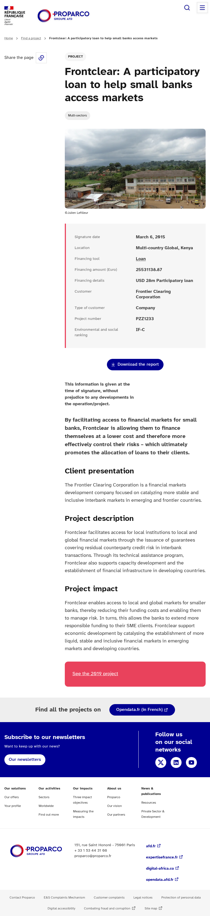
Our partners (116, 814)
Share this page (41, 57)
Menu (202, 7)
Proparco (113, 797)
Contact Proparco (22, 897)
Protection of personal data (181, 897)
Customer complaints (109, 897)
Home (8, 38)
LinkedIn (176, 762)
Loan (141, 259)
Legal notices (143, 897)
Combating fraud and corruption (107, 908)
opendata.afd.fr (159, 880)
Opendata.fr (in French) (139, 709)
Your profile (12, 806)
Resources (148, 802)
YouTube (191, 762)
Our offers (11, 797)
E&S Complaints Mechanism (64, 897)
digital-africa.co (160, 869)
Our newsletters (25, 759)
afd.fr (151, 846)
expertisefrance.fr (162, 857)
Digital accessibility (61, 908)
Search (187, 7)
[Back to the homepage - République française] (63, 15)
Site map (151, 908)
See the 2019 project (95, 674)
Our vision (114, 806)
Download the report (138, 364)
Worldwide (46, 806)
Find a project (31, 38)
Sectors (44, 797)
